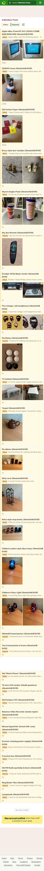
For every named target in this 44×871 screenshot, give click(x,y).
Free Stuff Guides (23, 865)
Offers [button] (5, 25)
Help (12, 858)
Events (6, 862)
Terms (20, 858)
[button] (40, 3)
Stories (39, 858)
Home (4, 858)
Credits (37, 865)
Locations (24, 862)
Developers (36, 862)
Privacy (30, 858)
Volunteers (8, 865)
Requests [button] (15, 25)
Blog (14, 862)
